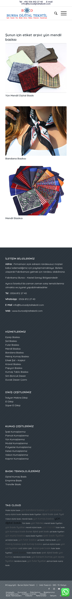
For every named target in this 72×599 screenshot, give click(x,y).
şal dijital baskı (11, 540)
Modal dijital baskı (12, 510)
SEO (54, 585)
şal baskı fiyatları (57, 531)
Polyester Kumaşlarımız (18, 447)
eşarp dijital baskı (13, 514)
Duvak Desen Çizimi (16, 379)
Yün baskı (26, 523)
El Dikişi (9, 401)
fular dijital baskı (34, 553)
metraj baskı (50, 540)
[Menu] (62, 13)
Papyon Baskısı (13, 367)
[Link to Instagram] (54, 588)
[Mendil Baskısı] (36, 190)
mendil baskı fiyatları (53, 523)
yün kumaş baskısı (43, 518)
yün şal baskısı (53, 510)
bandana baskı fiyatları (31, 514)
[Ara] (54, 13)
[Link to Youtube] (59, 588)
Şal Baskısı (11, 341)
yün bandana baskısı (32, 510)
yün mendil (48, 527)
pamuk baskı (52, 561)
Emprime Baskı (13, 480)
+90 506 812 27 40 (33, 1)
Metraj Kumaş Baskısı (17, 356)
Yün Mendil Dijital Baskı (19, 95)
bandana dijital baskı (22, 557)
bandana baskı (20, 561)
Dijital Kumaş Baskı (15, 476)
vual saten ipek (25, 548)
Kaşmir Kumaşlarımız (17, 458)
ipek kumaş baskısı (32, 544)
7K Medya (61, 585)
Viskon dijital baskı (13, 519)
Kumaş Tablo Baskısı (16, 371)
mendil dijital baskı (34, 527)
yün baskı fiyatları (15, 527)
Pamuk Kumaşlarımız (17, 435)
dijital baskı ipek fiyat (53, 514)
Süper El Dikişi (12, 405)
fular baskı (60, 527)
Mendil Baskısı (14, 218)
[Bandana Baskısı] (36, 131)
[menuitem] (54, 13)
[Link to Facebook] (49, 588)
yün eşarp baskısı (15, 535)
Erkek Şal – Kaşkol (15, 360)
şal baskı (41, 540)
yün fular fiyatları (36, 560)
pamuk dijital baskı (51, 544)
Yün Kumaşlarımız (15, 439)
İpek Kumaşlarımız (15, 431)
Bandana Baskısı (15, 158)
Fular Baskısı (12, 344)
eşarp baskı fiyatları (34, 536)
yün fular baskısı (27, 539)
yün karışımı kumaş (42, 556)
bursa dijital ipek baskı (37, 531)
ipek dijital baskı (50, 552)
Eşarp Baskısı (12, 337)
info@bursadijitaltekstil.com (36, 3)
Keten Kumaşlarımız (16, 450)
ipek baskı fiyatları (53, 535)
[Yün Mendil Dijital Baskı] (36, 68)
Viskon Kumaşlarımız (16, 454)
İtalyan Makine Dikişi (16, 397)
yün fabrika (37, 523)
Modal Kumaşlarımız (16, 443)
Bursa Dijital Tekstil (26, 585)
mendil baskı (27, 519)
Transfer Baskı (13, 484)
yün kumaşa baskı (15, 531)
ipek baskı (19, 552)
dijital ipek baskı (41, 548)
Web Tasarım (45, 585)
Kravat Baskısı (13, 364)
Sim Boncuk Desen (15, 375)
